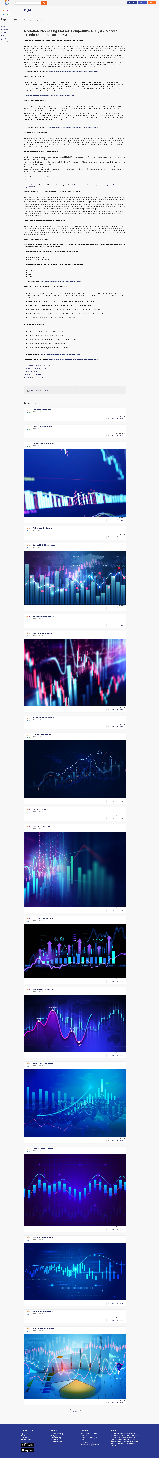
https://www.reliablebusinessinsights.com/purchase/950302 (60, 281)
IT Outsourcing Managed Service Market (37, 365)
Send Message (7, 42)
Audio (5, 36)
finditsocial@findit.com (91, 1445)
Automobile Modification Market (34, 377)
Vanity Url (54, 1436)
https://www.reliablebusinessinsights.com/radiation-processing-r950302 (49, 95)
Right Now (6, 29)
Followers (6, 39)
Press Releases (56, 1442)
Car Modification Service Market (34, 374)
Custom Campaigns (57, 1434)
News (23, 1436)
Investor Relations (27, 1440)
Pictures (5, 32)
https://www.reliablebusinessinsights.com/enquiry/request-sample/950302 (73, 71)
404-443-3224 (88, 1443)
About (5, 26)
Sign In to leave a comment (40, 390)
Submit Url (54, 1440)
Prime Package (56, 1438)
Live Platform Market (30, 371)
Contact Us (87, 1430)
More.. (121, 418)
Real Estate (25, 1438)
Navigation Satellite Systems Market (35, 368)
